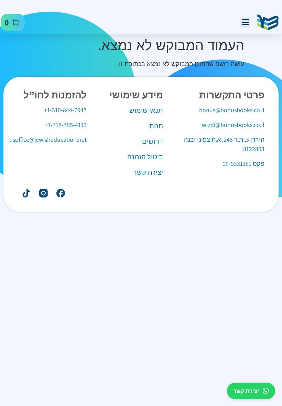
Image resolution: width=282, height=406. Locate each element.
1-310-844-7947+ (65, 110)
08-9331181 (237, 164)
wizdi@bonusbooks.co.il (233, 125)
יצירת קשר (246, 390)
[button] (245, 22)
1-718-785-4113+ (66, 125)
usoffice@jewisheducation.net (48, 139)
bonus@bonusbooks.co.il (231, 110)
